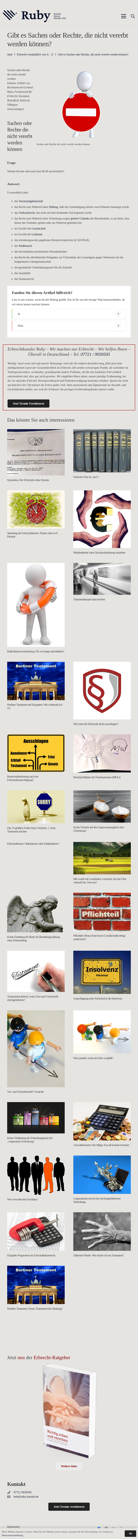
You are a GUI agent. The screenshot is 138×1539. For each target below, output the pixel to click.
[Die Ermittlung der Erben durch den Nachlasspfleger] (102, 1433)
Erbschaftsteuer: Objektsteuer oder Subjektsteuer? (33, 843)
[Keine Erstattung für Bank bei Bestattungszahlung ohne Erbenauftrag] (36, 912)
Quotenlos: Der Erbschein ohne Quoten (28, 480)
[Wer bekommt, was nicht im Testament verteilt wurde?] (36, 1410)
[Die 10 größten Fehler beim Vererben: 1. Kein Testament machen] (36, 806)
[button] (123, 16)
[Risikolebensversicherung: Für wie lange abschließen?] (36, 605)
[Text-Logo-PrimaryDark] (34, 16)
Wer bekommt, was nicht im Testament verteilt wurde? (36, 1435)
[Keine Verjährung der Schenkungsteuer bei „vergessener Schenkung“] (36, 1117)
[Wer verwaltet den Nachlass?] (36, 1175)
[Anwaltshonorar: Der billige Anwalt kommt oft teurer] (102, 1121)
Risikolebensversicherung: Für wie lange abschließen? (35, 651)
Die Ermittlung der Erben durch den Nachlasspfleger (101, 1481)
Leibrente (37, 234)
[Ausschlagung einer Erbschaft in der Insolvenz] (102, 972)
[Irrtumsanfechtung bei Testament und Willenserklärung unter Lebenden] (102, 1346)
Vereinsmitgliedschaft (31, 201)
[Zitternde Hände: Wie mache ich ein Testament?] (102, 1231)
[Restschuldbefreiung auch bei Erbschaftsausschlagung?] (36, 753)
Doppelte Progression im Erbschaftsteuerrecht (31, 1255)
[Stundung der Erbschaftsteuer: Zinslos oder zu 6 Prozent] (36, 509)
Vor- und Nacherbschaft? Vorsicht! (25, 1091)
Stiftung (53, 206)
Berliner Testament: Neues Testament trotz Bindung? (35, 1308)
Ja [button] (68, 313)
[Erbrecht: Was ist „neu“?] (102, 450)
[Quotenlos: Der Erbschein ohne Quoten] (36, 452)
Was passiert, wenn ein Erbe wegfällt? (93, 1058)
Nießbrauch (25, 245)
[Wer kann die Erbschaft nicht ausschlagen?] (102, 690)
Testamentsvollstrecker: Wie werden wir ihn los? (32, 1379)
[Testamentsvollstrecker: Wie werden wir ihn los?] (36, 1348)
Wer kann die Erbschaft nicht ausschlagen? (95, 723)
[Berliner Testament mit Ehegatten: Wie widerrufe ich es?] (36, 681)
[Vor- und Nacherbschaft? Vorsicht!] (36, 1048)
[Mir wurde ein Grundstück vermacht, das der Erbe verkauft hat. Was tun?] (102, 858)
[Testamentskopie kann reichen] (102, 579)
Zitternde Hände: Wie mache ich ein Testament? (98, 1255)
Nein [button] (68, 325)
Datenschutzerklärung (12, 1535)
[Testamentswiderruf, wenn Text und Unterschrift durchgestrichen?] (36, 971)
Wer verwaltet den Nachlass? (22, 1199)
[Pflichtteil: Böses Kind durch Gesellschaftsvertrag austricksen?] (102, 912)
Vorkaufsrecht (27, 212)
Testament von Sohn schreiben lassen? (93, 1311)
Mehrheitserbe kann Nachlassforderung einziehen (99, 552)
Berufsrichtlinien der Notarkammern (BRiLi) (96, 777)
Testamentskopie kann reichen (89, 599)
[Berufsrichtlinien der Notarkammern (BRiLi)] (102, 753)
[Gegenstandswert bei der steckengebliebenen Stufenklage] (102, 1175)
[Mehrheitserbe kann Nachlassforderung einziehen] (102, 519)
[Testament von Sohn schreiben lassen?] (102, 1286)
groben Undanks (79, 218)
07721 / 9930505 (95, 354)
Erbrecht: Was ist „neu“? (86, 476)
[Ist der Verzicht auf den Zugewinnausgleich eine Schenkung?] (102, 806)
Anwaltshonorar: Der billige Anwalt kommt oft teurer (101, 1145)
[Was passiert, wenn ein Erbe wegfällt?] (102, 1031)
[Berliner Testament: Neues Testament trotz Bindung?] (36, 1285)
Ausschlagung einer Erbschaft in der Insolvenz (97, 998)
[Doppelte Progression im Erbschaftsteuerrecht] (36, 1231)
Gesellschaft (38, 228)
